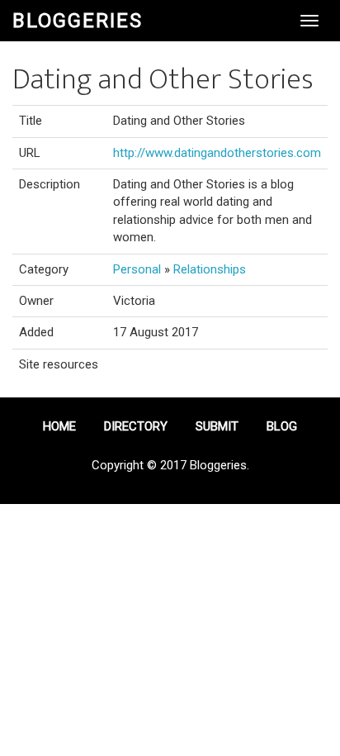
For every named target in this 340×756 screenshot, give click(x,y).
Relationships (209, 269)
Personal (137, 269)
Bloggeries (77, 20)
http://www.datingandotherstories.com (217, 152)
